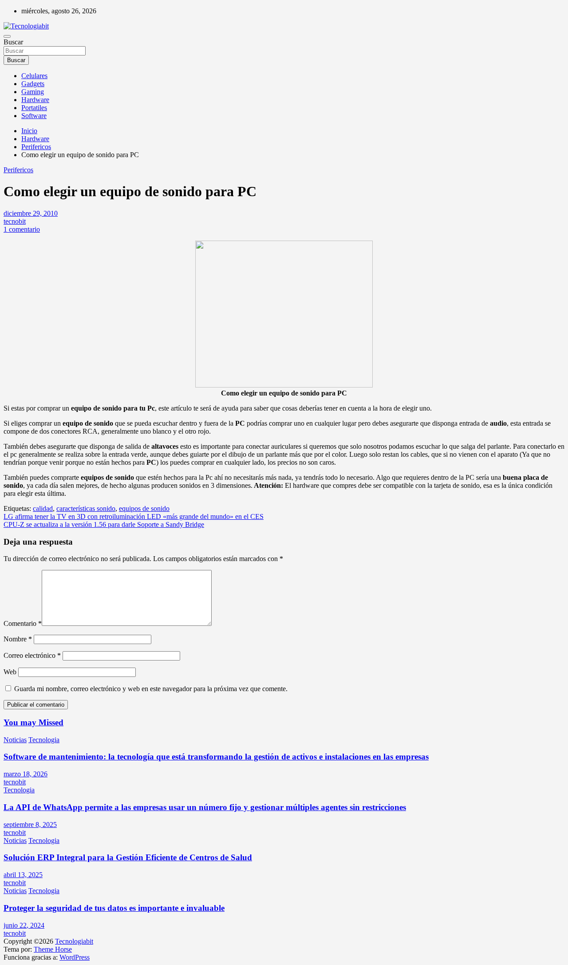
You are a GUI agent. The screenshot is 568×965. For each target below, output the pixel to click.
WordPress (74, 957)
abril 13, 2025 (23, 874)
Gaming (32, 91)
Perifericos (18, 170)
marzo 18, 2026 (25, 774)
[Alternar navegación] (7, 36)
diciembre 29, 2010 (31, 213)
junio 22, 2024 (24, 925)
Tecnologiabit (74, 941)
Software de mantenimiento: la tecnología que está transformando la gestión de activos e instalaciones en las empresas (216, 756)
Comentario (23, 623)
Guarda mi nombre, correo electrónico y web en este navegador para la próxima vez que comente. (151, 688)
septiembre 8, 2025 (30, 824)
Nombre (18, 639)
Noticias (15, 740)
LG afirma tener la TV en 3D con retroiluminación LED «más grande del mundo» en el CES (134, 516)
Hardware (35, 99)
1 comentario (22, 229)
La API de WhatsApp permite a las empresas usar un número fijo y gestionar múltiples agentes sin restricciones (205, 807)
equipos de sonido (144, 508)
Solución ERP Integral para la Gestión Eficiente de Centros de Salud (128, 857)
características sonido (85, 508)
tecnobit (15, 221)
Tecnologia (43, 740)
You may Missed (33, 722)
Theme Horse (53, 949)
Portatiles (34, 107)
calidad (43, 508)
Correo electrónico (32, 655)
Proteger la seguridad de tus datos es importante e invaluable (114, 908)
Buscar (13, 42)
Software (34, 115)
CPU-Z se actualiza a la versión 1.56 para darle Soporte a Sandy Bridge (104, 524)
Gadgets (32, 83)
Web (10, 672)
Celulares (34, 75)
